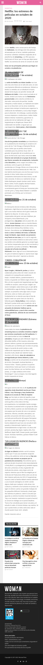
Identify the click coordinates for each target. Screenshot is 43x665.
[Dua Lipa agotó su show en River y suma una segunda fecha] (30, 554)
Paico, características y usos (13, 639)
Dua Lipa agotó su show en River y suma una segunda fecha (29, 563)
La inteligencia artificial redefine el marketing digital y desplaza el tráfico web (12, 541)
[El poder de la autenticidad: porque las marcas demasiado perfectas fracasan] (13, 554)
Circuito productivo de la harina (14, 637)
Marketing (8, 8)
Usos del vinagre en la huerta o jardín (16, 645)
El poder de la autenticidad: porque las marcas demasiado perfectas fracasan (12, 564)
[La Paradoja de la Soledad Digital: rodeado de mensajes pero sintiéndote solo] (30, 532)
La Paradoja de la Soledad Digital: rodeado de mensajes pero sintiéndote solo (30, 541)
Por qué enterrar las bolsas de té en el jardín (18, 647)
